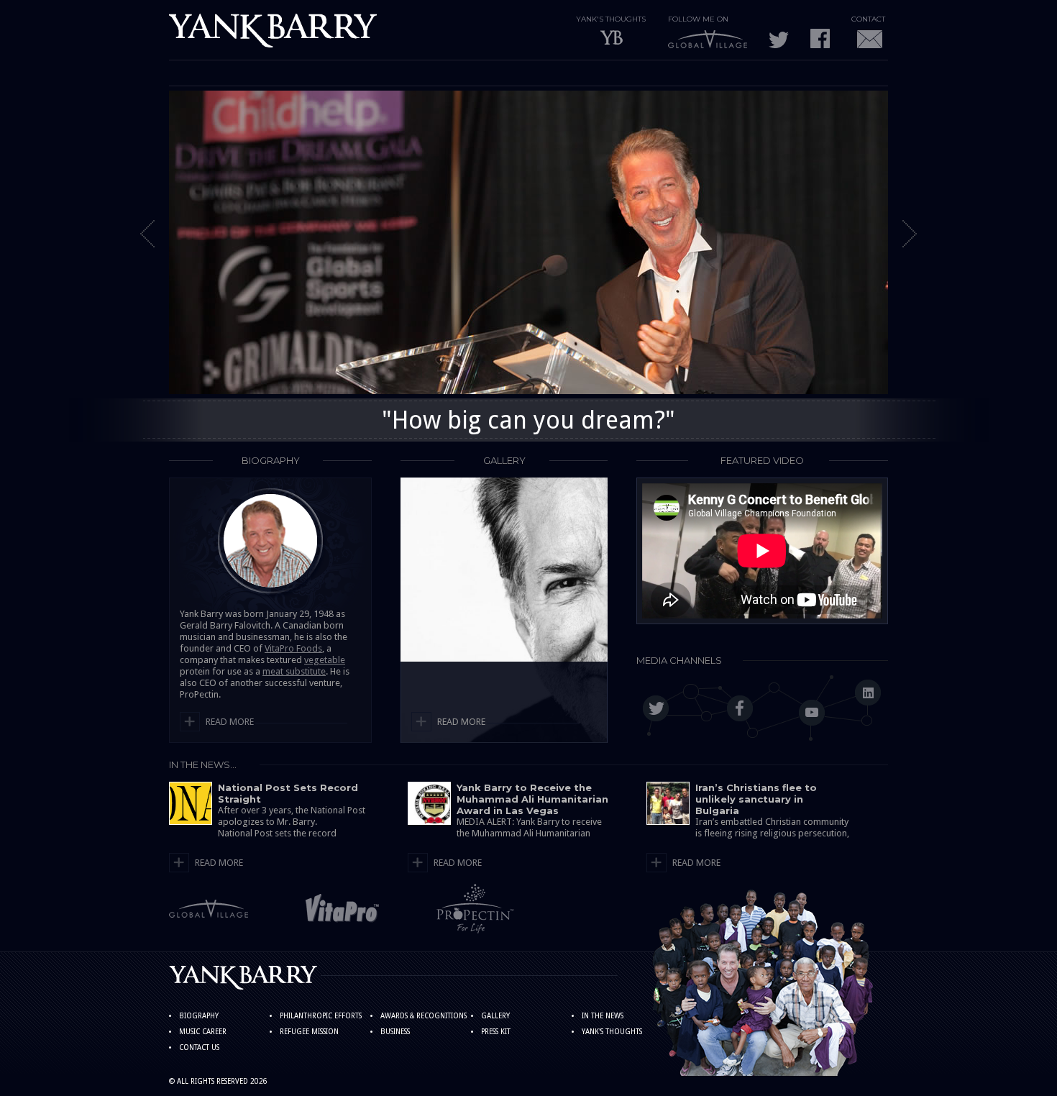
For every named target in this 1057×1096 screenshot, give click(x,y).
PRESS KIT (496, 1032)
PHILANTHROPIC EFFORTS (321, 1016)
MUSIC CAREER (202, 1032)
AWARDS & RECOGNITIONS (423, 1016)
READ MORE (230, 721)
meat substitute (294, 671)
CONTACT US (199, 1047)
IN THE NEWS (602, 1016)
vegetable (324, 659)
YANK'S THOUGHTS (612, 1032)
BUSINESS (395, 1032)
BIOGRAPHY (199, 1016)
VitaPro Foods (293, 648)
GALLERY (495, 1016)
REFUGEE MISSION (309, 1032)
